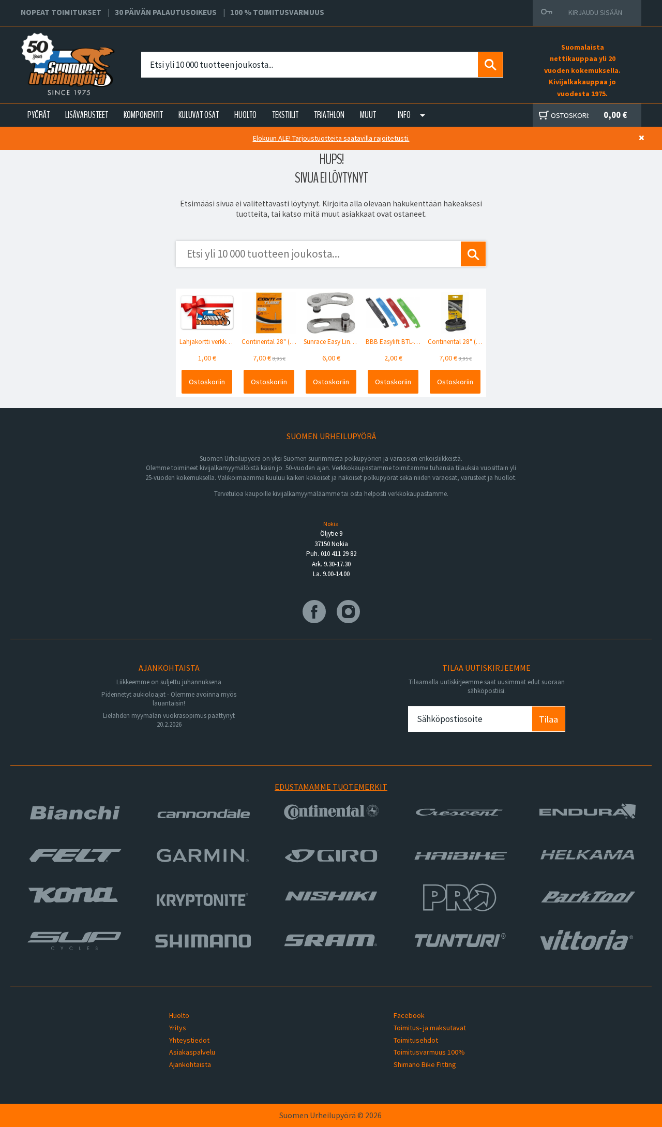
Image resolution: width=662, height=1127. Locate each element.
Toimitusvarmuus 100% (429, 1052)
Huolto (179, 1015)
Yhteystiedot (189, 1040)
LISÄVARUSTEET (86, 115)
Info (404, 115)
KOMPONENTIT (143, 115)
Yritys (177, 1027)
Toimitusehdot (416, 1040)
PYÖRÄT (38, 115)
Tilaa (548, 719)
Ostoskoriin (207, 381)
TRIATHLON (329, 115)
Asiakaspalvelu (192, 1052)
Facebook (409, 1015)
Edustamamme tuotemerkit (331, 787)
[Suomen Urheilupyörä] (45, 52)
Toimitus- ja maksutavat (430, 1027)
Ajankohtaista (190, 1064)
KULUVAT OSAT (198, 115)
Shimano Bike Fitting (425, 1064)
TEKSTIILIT (285, 115)
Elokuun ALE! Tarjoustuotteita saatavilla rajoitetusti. (331, 138)
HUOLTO (245, 115)
